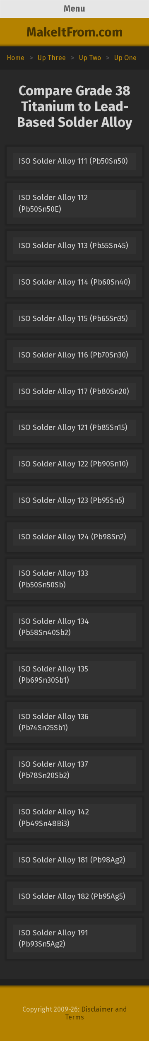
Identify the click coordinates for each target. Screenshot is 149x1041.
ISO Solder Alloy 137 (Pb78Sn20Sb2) (53, 770)
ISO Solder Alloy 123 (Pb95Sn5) (72, 500)
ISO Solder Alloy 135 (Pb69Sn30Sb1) (53, 674)
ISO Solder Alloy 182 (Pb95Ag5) (72, 896)
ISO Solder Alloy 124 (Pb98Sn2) (72, 536)
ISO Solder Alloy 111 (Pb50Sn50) (73, 161)
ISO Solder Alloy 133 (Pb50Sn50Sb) (53, 579)
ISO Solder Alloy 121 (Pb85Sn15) (73, 427)
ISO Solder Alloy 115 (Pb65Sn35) (73, 318)
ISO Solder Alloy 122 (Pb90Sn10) (73, 464)
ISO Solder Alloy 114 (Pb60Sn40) (74, 282)
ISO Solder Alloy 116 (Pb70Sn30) (73, 355)
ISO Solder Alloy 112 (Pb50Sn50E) (53, 203)
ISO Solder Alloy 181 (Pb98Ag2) (72, 860)
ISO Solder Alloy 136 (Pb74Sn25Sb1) (54, 722)
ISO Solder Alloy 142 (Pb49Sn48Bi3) (54, 817)
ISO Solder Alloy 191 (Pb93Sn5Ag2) (53, 938)
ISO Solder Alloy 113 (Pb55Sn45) (73, 245)
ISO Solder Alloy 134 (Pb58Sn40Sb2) (54, 627)
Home (15, 58)
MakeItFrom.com (74, 32)
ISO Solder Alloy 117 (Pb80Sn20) (74, 391)
